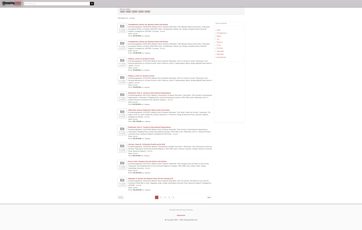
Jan (218, 39)
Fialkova (220, 42)
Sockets (147, 11)
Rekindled (220, 54)
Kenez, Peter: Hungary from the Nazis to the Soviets (147, 161)
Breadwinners (221, 57)
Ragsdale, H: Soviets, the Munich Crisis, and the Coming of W (150, 178)
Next (209, 197)
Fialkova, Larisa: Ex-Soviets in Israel (141, 59)
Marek (219, 36)
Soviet (122, 11)
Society (128, 11)
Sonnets (135, 11)
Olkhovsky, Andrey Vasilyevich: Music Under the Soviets (149, 110)
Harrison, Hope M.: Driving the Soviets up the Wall (146, 144)
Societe (141, 11)
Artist (219, 45)
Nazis (219, 30)
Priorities (220, 48)
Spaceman (220, 51)
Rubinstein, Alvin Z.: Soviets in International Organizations (149, 93)
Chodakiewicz (222, 33)
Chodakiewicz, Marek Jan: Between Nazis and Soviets (148, 24)
